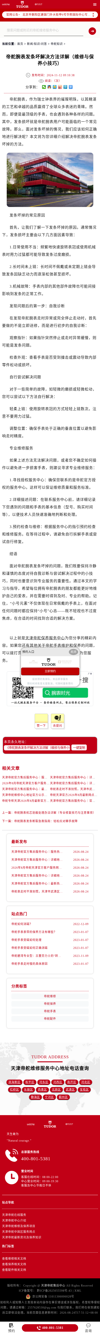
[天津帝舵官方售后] (38, 4)
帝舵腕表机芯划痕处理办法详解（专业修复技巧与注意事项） (55, 812)
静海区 (35, 1097)
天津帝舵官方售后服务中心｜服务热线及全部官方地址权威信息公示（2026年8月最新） (37, 851)
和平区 (29, 1082)
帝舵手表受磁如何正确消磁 (29, 948)
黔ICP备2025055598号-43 (54, 1290)
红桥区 (14, 1089)
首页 (20, 44)
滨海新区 (14, 1082)
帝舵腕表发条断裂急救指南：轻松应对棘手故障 (46, 821)
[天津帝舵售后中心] (6, 4)
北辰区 (56, 1089)
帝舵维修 (50, 996)
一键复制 (79, 747)
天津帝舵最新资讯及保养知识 (21, 1237)
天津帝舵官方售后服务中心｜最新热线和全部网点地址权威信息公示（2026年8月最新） (37, 883)
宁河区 (49, 1097)
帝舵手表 (50, 1011)
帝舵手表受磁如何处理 (26, 940)
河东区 (43, 1082)
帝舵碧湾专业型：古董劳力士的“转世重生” (37, 956)
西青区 (42, 1089)
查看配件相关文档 (14, 1270)
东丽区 (28, 1089)
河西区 (57, 1082)
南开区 (71, 1082)
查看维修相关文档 (14, 1258)
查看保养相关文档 (14, 1264)
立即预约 (50, 671)
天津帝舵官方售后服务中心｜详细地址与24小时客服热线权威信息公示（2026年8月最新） (37, 875)
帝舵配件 (50, 1018)
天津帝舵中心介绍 (14, 1220)
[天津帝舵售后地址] (22, 4)
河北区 (85, 1082)
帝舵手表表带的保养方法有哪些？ (34, 932)
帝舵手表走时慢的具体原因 (29, 963)
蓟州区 (63, 1097)
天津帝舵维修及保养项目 (18, 1226)
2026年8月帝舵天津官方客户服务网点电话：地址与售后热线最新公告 (48, 783)
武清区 (70, 1089)
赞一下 (41, 725)
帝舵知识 (57, 44)
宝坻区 (84, 1089)
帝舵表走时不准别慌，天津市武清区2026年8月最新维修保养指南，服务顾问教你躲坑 (37, 891)
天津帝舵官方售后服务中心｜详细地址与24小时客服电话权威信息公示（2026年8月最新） (37, 859)
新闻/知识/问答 (37, 44)
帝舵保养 (50, 1003)
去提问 (57, 725)
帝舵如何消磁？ (22, 924)
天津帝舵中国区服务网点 (18, 1231)
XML (77, 1290)
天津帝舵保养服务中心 (45, 638)
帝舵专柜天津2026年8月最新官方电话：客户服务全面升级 (41, 801)
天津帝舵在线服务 (14, 1215)
